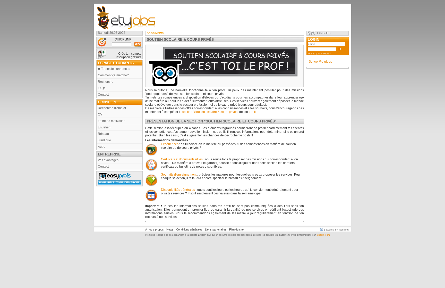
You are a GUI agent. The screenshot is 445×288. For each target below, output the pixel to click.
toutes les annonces (115, 69)
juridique (104, 140)
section (187, 112)
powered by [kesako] (336, 229)
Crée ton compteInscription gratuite (128, 55)
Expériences (170, 144)
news (170, 229)
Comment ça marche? (113, 75)
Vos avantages (108, 160)
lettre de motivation (111, 121)
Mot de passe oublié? (319, 53)
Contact (103, 94)
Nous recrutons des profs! (120, 182)
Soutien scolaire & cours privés (215, 112)
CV (100, 114)
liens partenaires (216, 229)
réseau (103, 134)
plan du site (236, 229)
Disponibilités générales (178, 190)
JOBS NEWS (155, 33)
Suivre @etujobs (320, 61)
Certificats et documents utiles (182, 159)
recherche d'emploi (112, 108)
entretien (104, 127)
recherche (105, 82)
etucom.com (323, 235)
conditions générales (189, 229)
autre (101, 147)
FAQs (101, 88)
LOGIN (313, 39)
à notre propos (154, 229)
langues (323, 33)
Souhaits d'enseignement (178, 174)
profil (252, 112)
